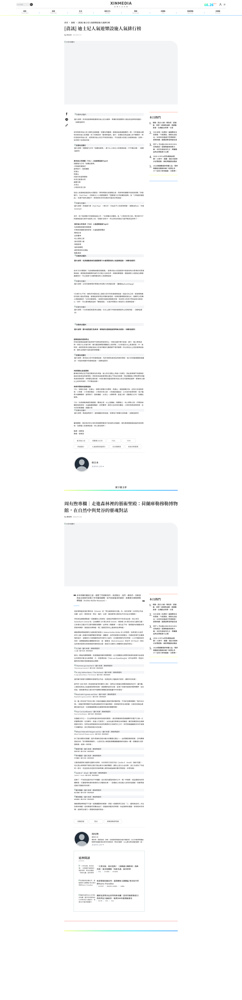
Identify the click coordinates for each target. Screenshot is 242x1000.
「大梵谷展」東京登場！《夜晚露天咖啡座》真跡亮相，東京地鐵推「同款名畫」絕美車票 (117, 867)
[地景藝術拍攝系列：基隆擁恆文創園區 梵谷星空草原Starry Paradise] (87, 885)
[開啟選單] (224, 4)
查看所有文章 (97, 466)
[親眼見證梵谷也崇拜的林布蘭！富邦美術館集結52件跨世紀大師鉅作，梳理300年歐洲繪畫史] (87, 900)
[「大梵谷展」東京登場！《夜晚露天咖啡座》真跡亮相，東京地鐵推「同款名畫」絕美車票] (87, 871)
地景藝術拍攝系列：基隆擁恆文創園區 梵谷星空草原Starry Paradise (118, 882)
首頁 (66, 22)
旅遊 (73, 22)
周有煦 (69, 516)
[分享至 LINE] (66, 119)
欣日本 (69, 35)
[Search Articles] (31, 4)
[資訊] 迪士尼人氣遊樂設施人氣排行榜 (94, 22)
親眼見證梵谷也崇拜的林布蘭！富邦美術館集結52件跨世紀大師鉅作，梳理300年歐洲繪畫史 (118, 897)
